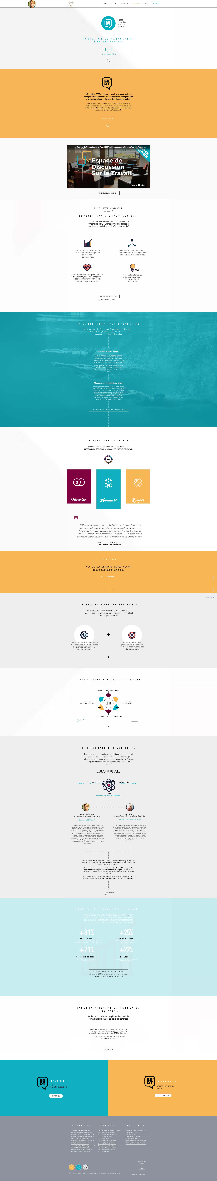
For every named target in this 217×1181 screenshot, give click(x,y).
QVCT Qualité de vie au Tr (81, 1151)
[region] (79, 486)
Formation (73, 1142)
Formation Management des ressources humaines (82, 1140)
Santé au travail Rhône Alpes (82, 1142)
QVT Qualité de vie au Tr (108, 1147)
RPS (104, 1144)
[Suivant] (206, 572)
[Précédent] (10, 572)
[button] (113, 3)
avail (88, 1151)
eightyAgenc (142, 1174)
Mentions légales (102, 1173)
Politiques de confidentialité (113, 1173)
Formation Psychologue (103, 1151)
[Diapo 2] (108, 726)
